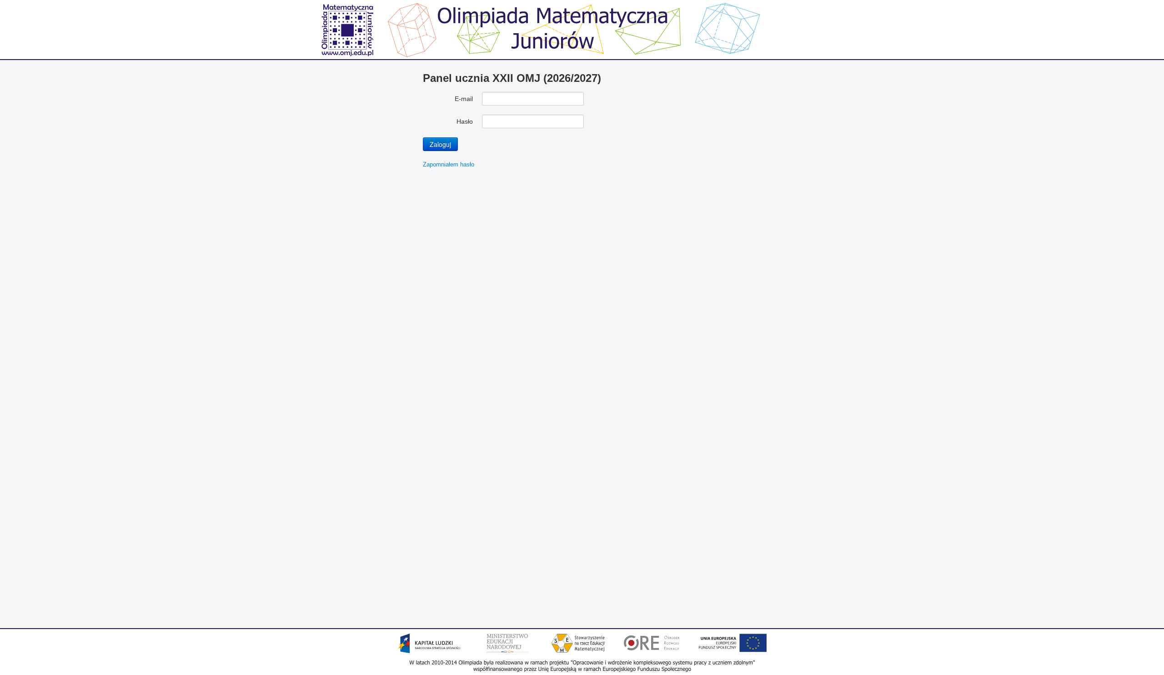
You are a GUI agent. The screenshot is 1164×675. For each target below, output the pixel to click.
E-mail (464, 98)
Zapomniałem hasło (448, 164)
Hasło (465, 121)
